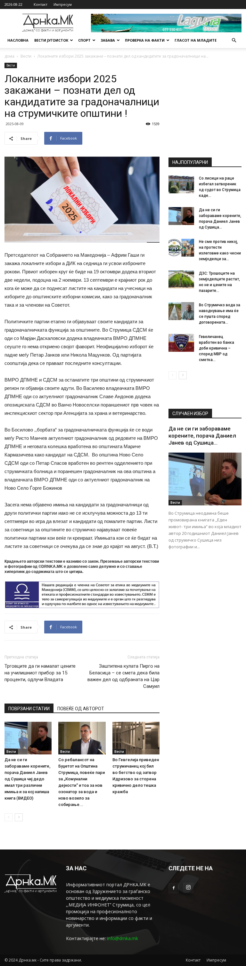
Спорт (84, 40)
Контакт (40, 4)
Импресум (62, 4)
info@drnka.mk (122, 938)
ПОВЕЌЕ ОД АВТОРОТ (80, 708)
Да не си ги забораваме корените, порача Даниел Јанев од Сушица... (202, 435)
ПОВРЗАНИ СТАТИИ (29, 708)
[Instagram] (188, 888)
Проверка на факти (145, 40)
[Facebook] (173, 888)
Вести (25, 56)
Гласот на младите (196, 40)
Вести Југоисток (51, 40)
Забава (108, 40)
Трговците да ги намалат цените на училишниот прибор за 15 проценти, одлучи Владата (40, 672)
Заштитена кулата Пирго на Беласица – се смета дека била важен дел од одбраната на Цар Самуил (123, 676)
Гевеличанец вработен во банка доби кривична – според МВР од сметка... (216, 348)
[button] (234, 40)
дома (9, 56)
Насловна (18, 40)
